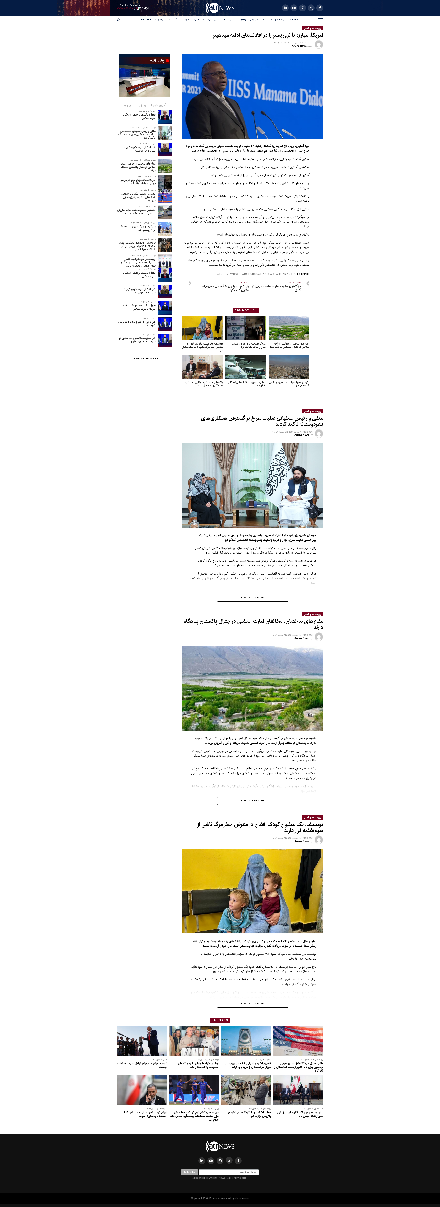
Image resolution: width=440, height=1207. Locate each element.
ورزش (186, 20)
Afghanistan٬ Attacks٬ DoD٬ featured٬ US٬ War (258, 274)
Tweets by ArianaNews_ (144, 359)
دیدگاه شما (174, 20)
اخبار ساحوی (220, 20)
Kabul (145, 8)
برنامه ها (207, 20)
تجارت (196, 20)
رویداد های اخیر (277, 20)
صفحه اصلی (294, 20)
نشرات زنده (160, 20)
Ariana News (299, 46)
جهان (232, 20)
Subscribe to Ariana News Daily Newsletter (220, 1178)
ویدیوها (242, 20)
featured (221, 274)
